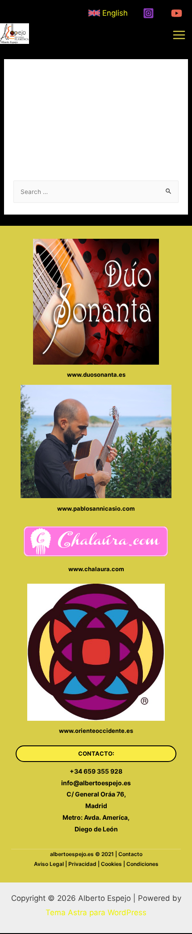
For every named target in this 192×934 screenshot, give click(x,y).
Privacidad (82, 864)
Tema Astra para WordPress (96, 912)
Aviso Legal (49, 864)
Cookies (111, 864)
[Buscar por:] (96, 191)
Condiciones (142, 864)
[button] (96, 753)
